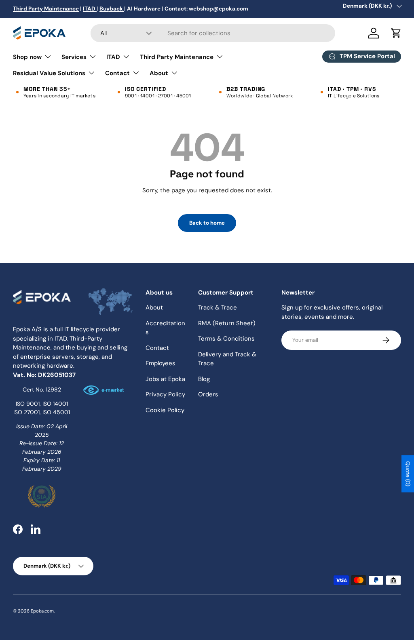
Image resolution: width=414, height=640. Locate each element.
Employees (160, 363)
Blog (204, 379)
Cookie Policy (165, 410)
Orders (208, 394)
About (154, 307)
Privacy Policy (165, 394)
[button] (396, 33)
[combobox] (213, 33)
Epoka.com (42, 611)
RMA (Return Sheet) (227, 323)
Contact (157, 348)
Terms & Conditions (226, 339)
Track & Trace (217, 307)
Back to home (207, 222)
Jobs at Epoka (165, 379)
